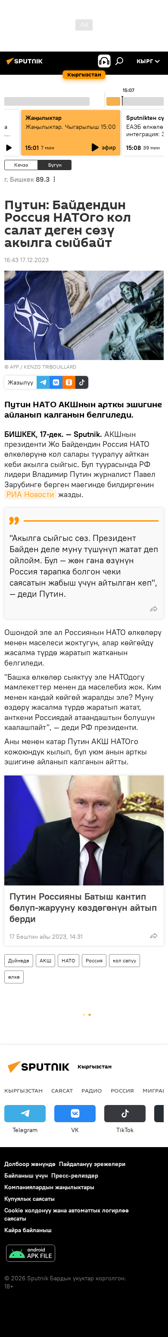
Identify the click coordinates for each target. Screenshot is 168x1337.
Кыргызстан (23, 1090)
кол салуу (124, 960)
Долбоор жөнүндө (30, 1164)
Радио (91, 1090)
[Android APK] (30, 1254)
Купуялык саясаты (29, 1199)
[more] (153, 608)
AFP (14, 366)
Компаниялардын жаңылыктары (49, 1187)
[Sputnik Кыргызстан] (25, 64)
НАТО (68, 960)
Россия (94, 960)
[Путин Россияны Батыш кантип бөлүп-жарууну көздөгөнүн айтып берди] (84, 830)
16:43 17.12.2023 (26, 260)
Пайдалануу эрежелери (92, 1164)
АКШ (45, 960)
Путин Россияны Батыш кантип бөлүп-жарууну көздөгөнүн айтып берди (83, 907)
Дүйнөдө (18, 960)
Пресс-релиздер (74, 1175)
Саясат (62, 1090)
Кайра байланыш (28, 1230)
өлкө (14, 977)
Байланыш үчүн (26, 1175)
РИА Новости (30, 494)
